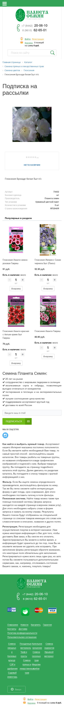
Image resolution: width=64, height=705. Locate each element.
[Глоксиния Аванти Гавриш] (48, 311)
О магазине (12, 624)
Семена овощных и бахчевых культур (11, 652)
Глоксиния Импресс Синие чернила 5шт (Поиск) (48, 261)
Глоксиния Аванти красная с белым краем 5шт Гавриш (16, 334)
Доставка (23, 628)
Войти (28, 39)
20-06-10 (34, 25)
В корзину (16, 288)
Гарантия (47, 624)
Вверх (18, 689)
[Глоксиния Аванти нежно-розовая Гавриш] (16, 240)
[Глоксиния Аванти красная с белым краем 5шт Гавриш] (16, 311)
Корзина (29, 43)
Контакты (11, 628)
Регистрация (38, 39)
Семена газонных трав (36, 656)
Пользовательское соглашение (22, 637)
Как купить (36, 624)
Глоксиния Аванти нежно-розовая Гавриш (15, 261)
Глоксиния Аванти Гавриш (47, 331)
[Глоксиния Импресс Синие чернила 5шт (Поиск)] (48, 240)
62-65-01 (34, 29)
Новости (24, 624)
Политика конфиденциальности (22, 632)
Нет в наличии (32, 164)
